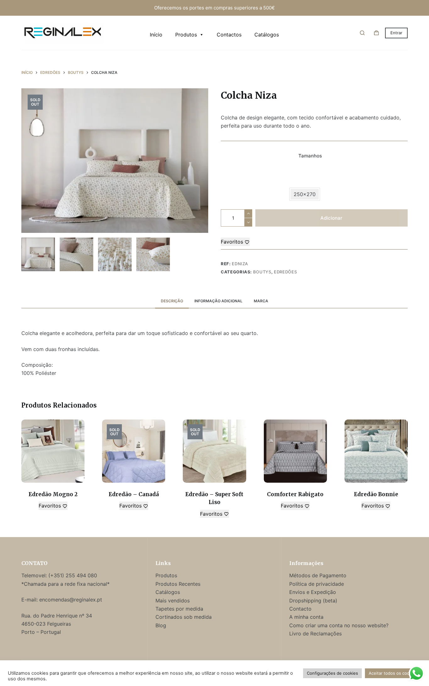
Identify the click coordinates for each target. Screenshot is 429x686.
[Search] (362, 32)
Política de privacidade (316, 584)
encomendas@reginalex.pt (70, 599)
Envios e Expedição (312, 592)
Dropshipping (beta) (313, 600)
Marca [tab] (261, 301)
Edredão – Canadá (134, 494)
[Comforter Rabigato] (295, 451)
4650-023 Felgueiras (46, 624)
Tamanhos (310, 156)
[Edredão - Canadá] (133, 451)
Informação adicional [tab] (218, 301)
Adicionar (331, 218)
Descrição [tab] (172, 301)
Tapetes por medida (179, 609)
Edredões (285, 271)
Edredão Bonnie (376, 494)
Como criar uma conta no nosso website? (338, 625)
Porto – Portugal (41, 632)
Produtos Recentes (177, 584)
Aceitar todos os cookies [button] (393, 673)
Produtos (186, 34)
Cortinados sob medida (183, 617)
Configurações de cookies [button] (332, 673)
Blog (160, 625)
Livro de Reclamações (315, 633)
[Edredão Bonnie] (376, 451)
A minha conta (306, 617)
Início (156, 34)
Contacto (300, 609)
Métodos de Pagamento (317, 575)
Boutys (262, 271)
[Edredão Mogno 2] (52, 451)
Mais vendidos (172, 600)
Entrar (396, 32)
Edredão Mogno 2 (53, 494)
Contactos (229, 34)
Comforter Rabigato (295, 494)
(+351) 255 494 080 (73, 575)
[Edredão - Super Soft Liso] (214, 451)
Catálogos (266, 34)
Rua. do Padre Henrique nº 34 (56, 615)
